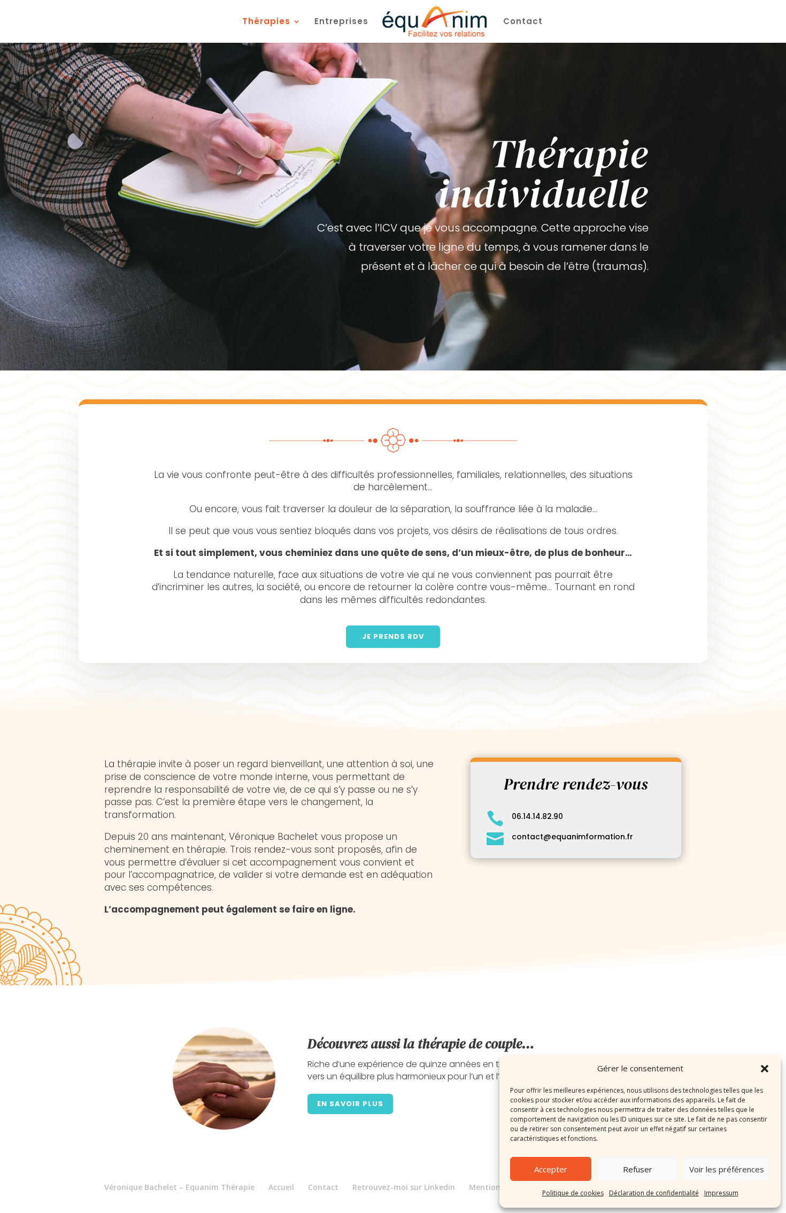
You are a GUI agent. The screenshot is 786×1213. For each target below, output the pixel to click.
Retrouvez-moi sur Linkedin (403, 1187)
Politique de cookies (573, 1192)
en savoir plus (350, 1104)
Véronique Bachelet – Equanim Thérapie (179, 1187)
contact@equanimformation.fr (572, 836)
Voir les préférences (726, 1169)
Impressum (721, 1192)
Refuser (637, 1169)
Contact (523, 22)
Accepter (550, 1169)
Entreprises (341, 22)
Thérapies (266, 22)
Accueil (281, 1187)
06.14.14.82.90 (537, 816)
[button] (764, 1068)
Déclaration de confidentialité (654, 1192)
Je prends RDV (393, 636)
